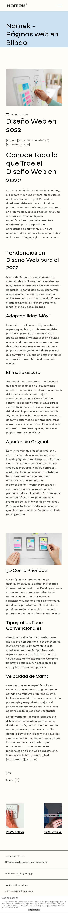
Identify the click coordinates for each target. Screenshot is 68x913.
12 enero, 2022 (19, 114)
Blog (8, 772)
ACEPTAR (34, 910)
